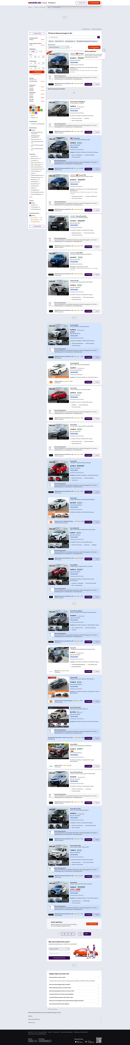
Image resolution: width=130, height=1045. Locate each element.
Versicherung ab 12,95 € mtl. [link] (77, 149)
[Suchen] (98, 37)
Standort (31, 78)
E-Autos (31, 96)
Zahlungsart (32, 49)
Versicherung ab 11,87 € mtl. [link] (77, 291)
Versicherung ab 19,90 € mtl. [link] (77, 576)
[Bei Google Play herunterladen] (90, 1041)
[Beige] (33, 107)
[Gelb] (36, 110)
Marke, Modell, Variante (35, 43)
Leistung (31, 89)
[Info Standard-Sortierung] (71, 47)
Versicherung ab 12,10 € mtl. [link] (77, 895)
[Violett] (36, 113)
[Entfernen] (53, 41)
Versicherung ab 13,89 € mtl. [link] (77, 539)
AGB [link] (36, 1032)
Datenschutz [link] (56, 1032)
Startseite (30, 7)
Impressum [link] (30, 1032)
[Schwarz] (30, 107)
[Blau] (33, 110)
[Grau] (36, 107)
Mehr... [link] (31, 196)
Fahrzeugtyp (32, 92)
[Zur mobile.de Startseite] (40, 3)
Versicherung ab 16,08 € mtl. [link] (77, 113)
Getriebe (31, 99)
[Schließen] (103, 50)
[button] (36, 38)
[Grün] (41, 110)
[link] (86, 29)
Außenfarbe (32, 105)
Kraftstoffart (32, 85)
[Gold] (33, 113)
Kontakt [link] (50, 1032)
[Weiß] (41, 107)
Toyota (49, 7)
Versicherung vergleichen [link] (76, 186)
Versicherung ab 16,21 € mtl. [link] (77, 783)
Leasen (40, 51)
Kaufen (33, 51)
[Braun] (38, 107)
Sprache (30, 1039)
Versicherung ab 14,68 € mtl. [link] (77, 338)
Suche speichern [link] (37, 74)
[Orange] (30, 110)
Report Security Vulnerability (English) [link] (37, 1034)
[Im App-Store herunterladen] (79, 1041)
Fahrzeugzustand (33, 38)
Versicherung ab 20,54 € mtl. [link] (77, 622)
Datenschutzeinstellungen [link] (66, 1032)
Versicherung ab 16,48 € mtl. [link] (77, 64)
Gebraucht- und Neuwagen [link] (40, 7)
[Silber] (30, 113)
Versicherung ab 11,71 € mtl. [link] (76, 659)
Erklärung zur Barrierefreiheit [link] (81, 1032)
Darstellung (41, 1039)
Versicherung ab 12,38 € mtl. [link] (77, 718)
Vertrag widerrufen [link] (42, 1032)
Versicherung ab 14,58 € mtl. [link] (77, 399)
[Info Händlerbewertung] (39, 213)
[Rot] (38, 110)
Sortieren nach (51, 44)
